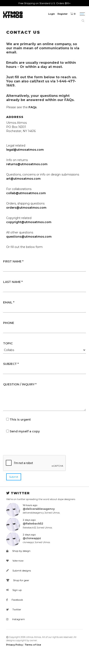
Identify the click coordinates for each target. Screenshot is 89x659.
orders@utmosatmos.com (26, 207)
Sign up (17, 590)
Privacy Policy (14, 644)
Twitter (16, 609)
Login (51, 13)
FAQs (33, 107)
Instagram (18, 619)
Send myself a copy (25, 431)
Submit (13, 476)
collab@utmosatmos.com (26, 193)
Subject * (11, 364)
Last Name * (13, 282)
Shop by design (21, 550)
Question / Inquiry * (19, 384)
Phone (8, 323)
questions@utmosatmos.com (29, 236)
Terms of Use (33, 644)
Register (63, 13)
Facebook (17, 599)
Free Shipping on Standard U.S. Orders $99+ (44, 3)
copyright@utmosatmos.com (28, 222)
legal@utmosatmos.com (25, 150)
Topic (8, 343)
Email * (8, 302)
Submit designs (21, 570)
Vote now (18, 560)
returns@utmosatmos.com (26, 164)
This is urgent (20, 419)
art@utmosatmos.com (23, 178)
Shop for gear (20, 580)
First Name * (13, 261)
